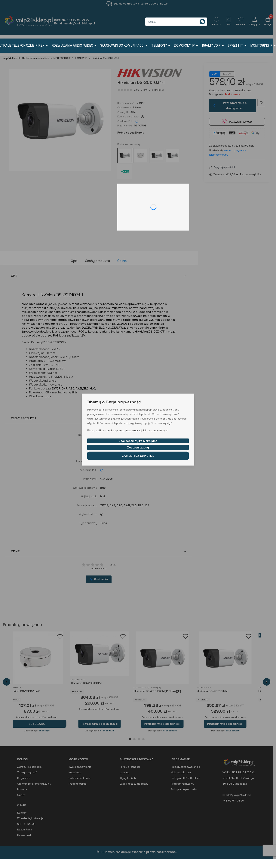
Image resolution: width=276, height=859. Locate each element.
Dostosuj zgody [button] (138, 447)
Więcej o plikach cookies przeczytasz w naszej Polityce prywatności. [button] (127, 430)
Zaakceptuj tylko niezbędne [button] (138, 440)
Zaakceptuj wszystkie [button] (138, 455)
